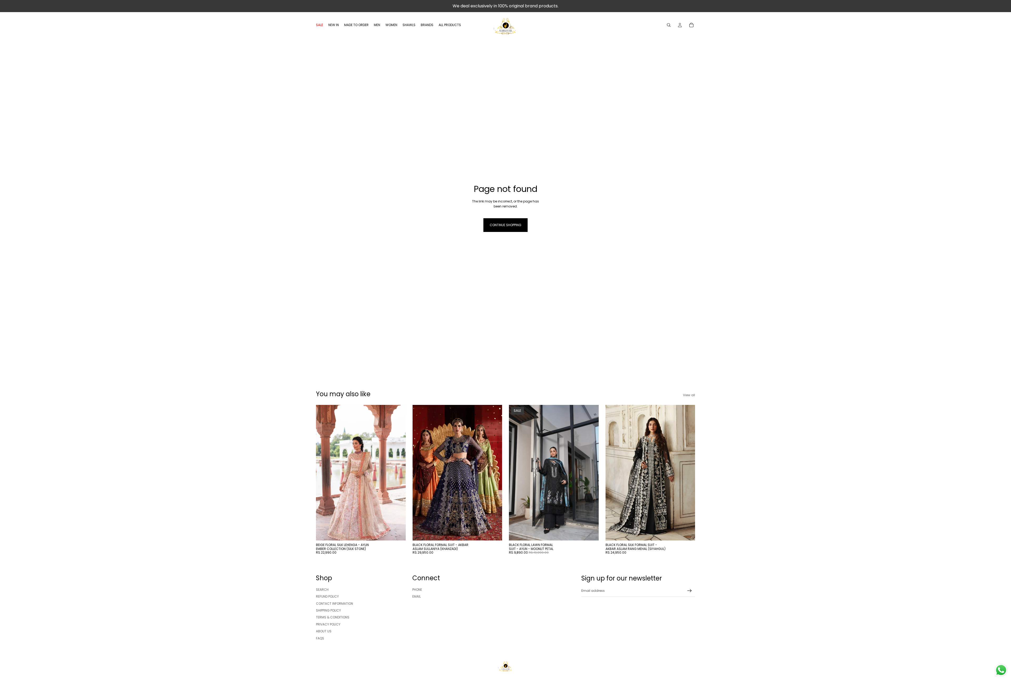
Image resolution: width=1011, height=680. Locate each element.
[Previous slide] (324, 473)
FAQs (320, 638)
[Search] (669, 25)
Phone (417, 589)
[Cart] (691, 25)
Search (322, 589)
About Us (323, 631)
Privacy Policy (328, 624)
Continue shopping (505, 225)
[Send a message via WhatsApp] (1001, 670)
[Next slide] (398, 473)
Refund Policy (327, 596)
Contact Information (334, 603)
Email (416, 596)
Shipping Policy (328, 610)
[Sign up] (689, 590)
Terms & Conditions (332, 617)
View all (689, 395)
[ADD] (397, 532)
